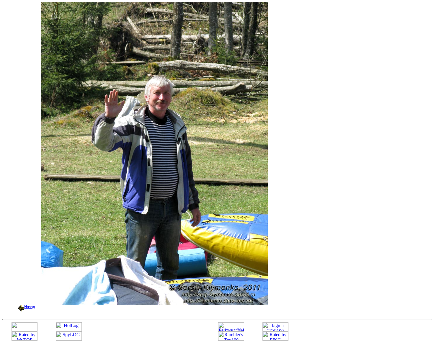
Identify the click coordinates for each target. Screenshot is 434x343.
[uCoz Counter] (24, 329)
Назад (29, 307)
